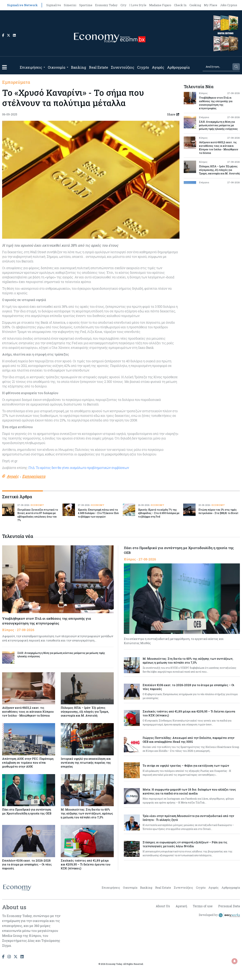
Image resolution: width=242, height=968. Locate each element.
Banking (78, 67)
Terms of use (203, 906)
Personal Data (229, 906)
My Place (210, 5)
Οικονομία (56, 67)
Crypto (143, 67)
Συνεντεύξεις (122, 67)
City (123, 5)
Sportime (85, 5)
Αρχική (181, 906)
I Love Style (137, 5)
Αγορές (158, 67)
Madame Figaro (160, 5)
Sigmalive (53, 5)
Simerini (70, 5)
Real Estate (98, 67)
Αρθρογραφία (178, 67)
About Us (163, 906)
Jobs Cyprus (228, 5)
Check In (180, 5)
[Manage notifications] (234, 961)
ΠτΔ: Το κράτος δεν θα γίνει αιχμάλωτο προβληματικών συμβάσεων (78, 467)
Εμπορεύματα (16, 82)
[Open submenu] (44, 67)
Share (171, 114)
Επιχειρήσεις (31, 67)
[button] (4, 67)
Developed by (209, 915)
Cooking (195, 5)
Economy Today (106, 5)
